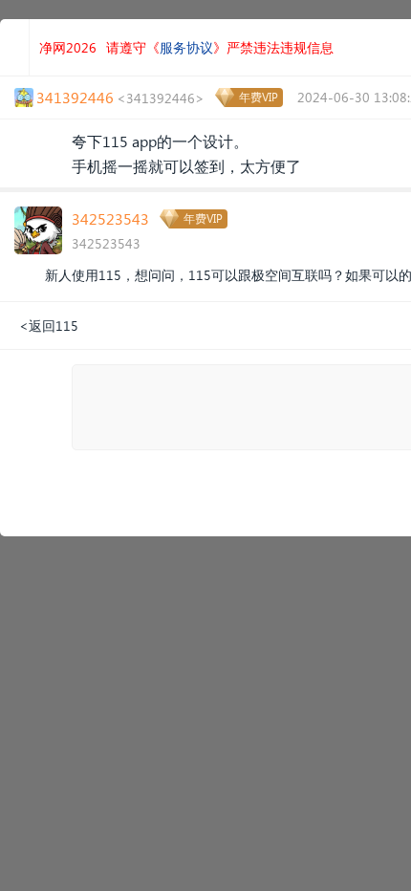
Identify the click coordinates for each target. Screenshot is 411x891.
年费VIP (258, 97)
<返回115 (48, 325)
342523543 (110, 218)
